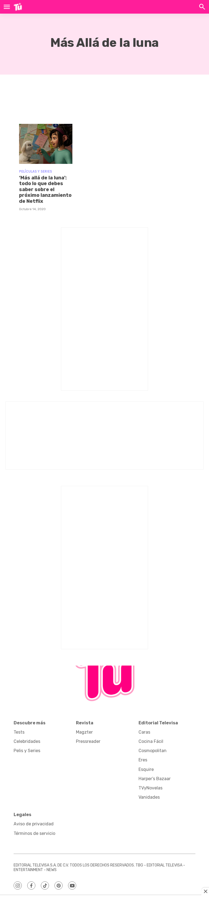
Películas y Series (35, 171)
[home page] (18, 7)
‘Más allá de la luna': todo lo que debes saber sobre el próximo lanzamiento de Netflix (45, 189)
